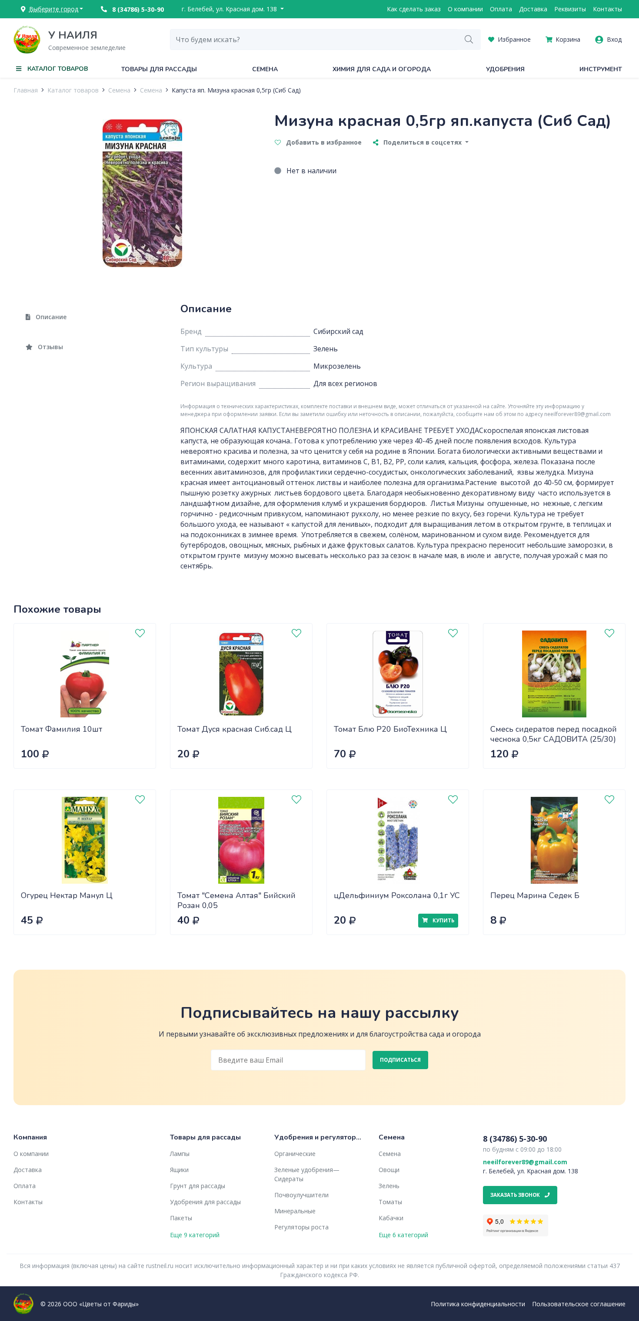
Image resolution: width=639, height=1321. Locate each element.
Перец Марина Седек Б (534, 895)
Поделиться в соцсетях (422, 142)
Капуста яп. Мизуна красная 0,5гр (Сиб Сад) (236, 90)
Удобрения (505, 69)
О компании (465, 9)
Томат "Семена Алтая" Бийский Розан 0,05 (236, 900)
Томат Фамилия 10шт (61, 729)
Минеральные (295, 1211)
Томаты (390, 1202)
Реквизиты (570, 9)
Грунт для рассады (197, 1186)
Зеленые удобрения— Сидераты (306, 1174)
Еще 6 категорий (403, 1235)
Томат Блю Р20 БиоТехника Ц (390, 729)
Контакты (607, 9)
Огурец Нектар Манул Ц (67, 895)
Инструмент (600, 69)
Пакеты (181, 1218)
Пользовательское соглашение (579, 1304)
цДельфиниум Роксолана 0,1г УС (397, 895)
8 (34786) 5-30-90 (137, 9)
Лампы (180, 1153)
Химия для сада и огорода (382, 69)
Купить (442, 920)
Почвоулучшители (301, 1195)
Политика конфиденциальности (478, 1304)
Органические (295, 1153)
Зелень (389, 1186)
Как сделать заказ (414, 9)
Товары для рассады (159, 69)
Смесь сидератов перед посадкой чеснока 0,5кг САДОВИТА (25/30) (553, 734)
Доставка (533, 9)
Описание (50, 317)
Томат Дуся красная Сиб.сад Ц (234, 729)
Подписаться (400, 1060)
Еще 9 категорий (195, 1235)
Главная (25, 90)
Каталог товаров (73, 90)
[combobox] (314, 39)
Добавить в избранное (323, 142)
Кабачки (391, 1218)
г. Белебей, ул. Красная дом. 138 (230, 9)
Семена (265, 69)
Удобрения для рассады (205, 1202)
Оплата (501, 9)
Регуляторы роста (301, 1227)
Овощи (389, 1170)
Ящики (179, 1170)
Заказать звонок (515, 1195)
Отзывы (49, 347)
